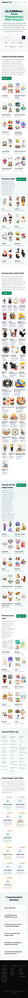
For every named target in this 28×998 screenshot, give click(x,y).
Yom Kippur (5, 95)
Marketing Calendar (4, 980)
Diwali (3, 569)
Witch (6, 42)
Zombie (13, 42)
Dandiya (4, 747)
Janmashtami (5, 151)
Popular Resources (4, 972)
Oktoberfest (5, 132)
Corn (20, 744)
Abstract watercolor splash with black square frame (13, 374)
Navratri (21, 761)
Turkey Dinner (21, 427)
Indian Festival (22, 765)
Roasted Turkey (13, 426)
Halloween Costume (4, 737)
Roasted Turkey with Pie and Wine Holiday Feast (15, 439)
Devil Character (4, 327)
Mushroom (12, 744)
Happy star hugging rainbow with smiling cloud (22, 323)
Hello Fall (12, 758)
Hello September (22, 376)
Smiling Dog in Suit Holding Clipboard (12, 455)
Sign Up (13, 970)
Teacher (21, 46)
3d (2, 208)
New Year (4, 721)
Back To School (19, 686)
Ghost (15, 310)
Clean (7, 2)
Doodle (4, 261)
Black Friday (22, 768)
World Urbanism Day (7, 586)
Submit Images (12, 973)
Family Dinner (19, 411)
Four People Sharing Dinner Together (21, 408)
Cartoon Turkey (22, 752)
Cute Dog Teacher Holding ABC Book (5, 455)
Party (16, 669)
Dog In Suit (18, 458)
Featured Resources (4, 976)
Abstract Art (22, 344)
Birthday (17, 652)
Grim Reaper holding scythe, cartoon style (5, 341)
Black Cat (20, 42)
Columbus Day (13, 747)
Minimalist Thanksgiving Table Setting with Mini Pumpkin (7, 391)
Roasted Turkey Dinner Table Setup (22, 423)
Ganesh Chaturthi (6, 168)
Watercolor (18, 243)
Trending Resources (4, 969)
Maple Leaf (13, 46)
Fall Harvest (4, 411)
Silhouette (18, 261)
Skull (11, 755)
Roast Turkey (5, 769)
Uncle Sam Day (19, 168)
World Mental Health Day (22, 748)
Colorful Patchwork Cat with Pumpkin (13, 340)
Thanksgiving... (5, 392)
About (21, 968)
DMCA (20, 970)
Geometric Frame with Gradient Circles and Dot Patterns (15, 357)
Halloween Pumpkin (12, 737)
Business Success (20, 534)
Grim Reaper (5, 344)
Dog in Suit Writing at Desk (22, 438)
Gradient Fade (14, 358)
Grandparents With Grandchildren (13, 763)
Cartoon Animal (19, 551)
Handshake (5, 551)
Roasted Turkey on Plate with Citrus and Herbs (13, 423)
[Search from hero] (23, 37)
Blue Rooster (17, 394)
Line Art (4, 243)
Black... (21, 342)
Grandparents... (12, 324)
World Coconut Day (20, 151)
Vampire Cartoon (10, 311)
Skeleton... (4, 310)
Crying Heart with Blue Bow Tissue (22, 307)
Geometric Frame (13, 361)
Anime (3, 226)
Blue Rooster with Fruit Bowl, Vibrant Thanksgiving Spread (19, 391)
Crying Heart (22, 308)
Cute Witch (4, 755)
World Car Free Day (20, 114)
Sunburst (4, 360)
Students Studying (4, 762)
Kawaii (16, 226)
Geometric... (5, 376)
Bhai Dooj (17, 569)
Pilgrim (12, 771)
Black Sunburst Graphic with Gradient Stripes (6, 356)
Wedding (4, 669)
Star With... (20, 324)
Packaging (18, 603)
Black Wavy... (22, 361)
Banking (4, 534)
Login (12, 968)
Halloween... (4, 308)
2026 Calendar (6, 652)
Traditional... (22, 424)
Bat (6, 46)
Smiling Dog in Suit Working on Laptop (20, 454)
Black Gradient (13, 375)
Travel (16, 721)
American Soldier (4, 751)
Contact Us (22, 976)
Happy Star (20, 326)
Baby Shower (18, 704)
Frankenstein (5, 741)
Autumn (4, 704)
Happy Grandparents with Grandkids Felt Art (12, 323)
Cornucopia (4, 744)
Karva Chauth (18, 586)
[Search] (20, 2)
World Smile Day (6, 114)
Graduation (5, 686)
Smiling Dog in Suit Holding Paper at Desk (5, 471)
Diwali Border (13, 767)
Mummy (21, 755)
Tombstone (13, 741)
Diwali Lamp (4, 766)
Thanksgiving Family (13, 751)
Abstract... (12, 376)
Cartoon (17, 208)
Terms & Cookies (21, 973)
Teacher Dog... (22, 441)
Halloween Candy (21, 737)
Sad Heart (22, 310)
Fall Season (21, 758)
